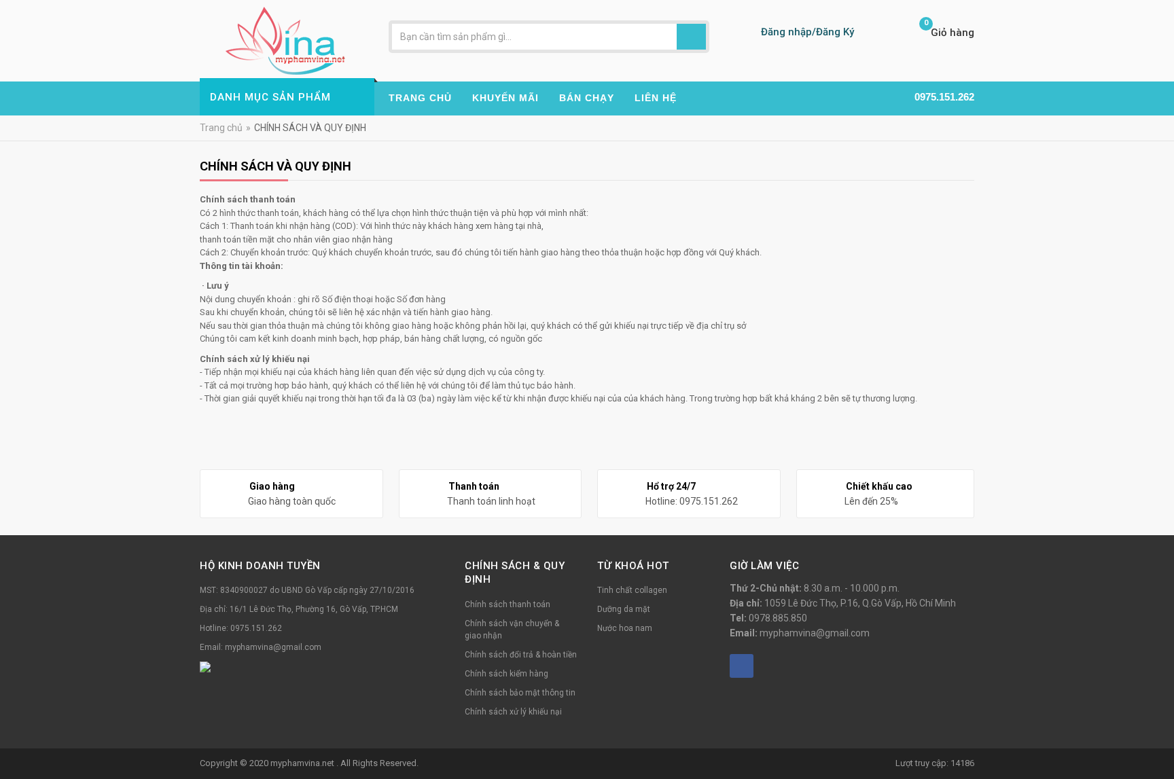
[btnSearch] (691, 37)
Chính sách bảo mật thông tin (520, 693)
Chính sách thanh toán (507, 604)
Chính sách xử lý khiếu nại (513, 712)
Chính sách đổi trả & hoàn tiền (521, 654)
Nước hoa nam (624, 628)
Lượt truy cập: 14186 (934, 763)
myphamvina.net (303, 763)
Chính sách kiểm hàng (506, 673)
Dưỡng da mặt (623, 609)
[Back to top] (1160, 734)
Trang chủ (221, 127)
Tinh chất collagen (632, 590)
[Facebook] (741, 666)
